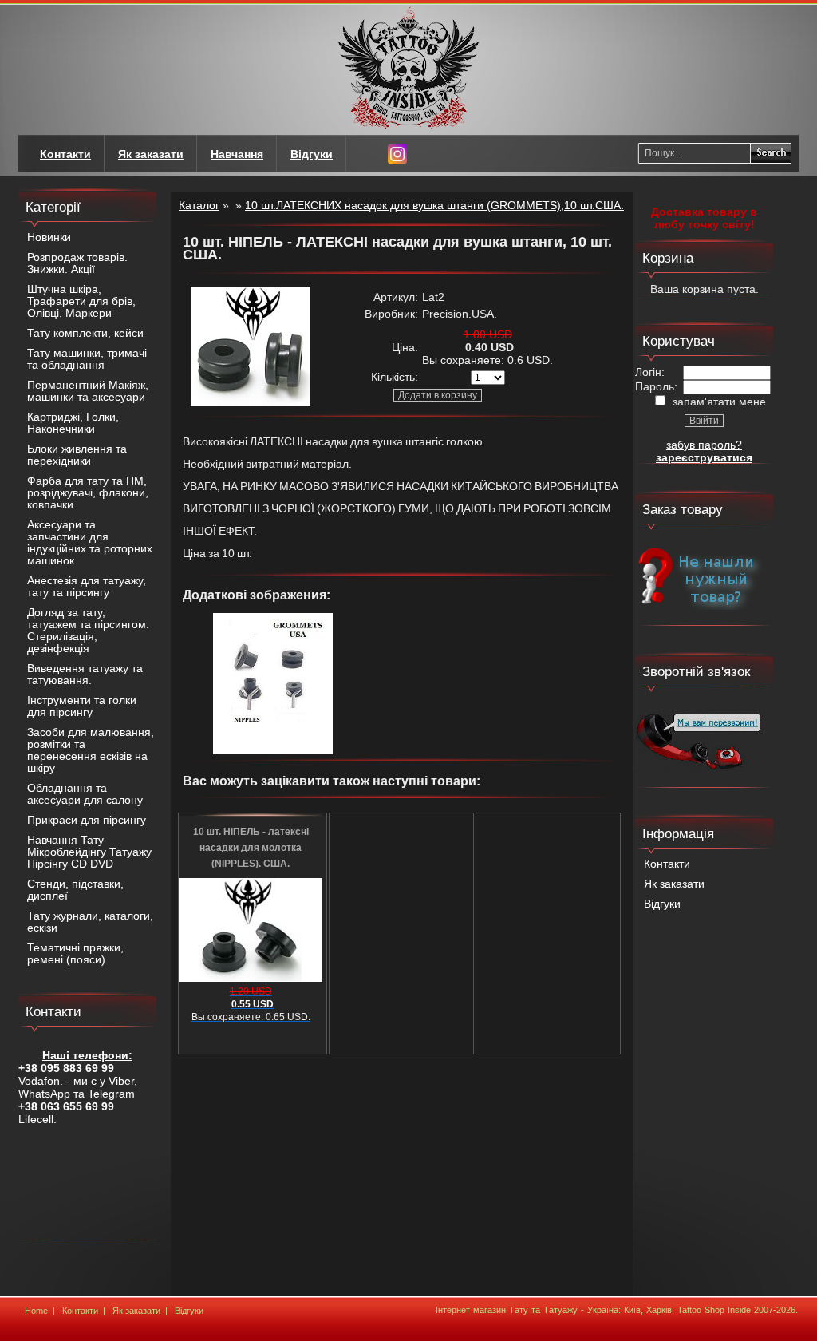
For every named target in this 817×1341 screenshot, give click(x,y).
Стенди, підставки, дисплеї (75, 890)
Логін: (650, 372)
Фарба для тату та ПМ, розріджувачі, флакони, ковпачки (87, 493)
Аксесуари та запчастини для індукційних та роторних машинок (89, 543)
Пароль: (656, 386)
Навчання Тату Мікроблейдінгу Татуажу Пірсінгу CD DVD (89, 852)
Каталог (199, 205)
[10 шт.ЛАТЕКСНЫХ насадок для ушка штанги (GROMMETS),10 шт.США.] (273, 750)
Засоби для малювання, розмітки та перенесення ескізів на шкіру (90, 750)
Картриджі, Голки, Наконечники (73, 423)
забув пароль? (704, 444)
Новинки (49, 237)
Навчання (237, 154)
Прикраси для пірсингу (86, 820)
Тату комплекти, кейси (85, 333)
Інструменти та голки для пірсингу (81, 706)
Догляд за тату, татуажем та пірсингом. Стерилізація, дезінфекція (88, 631)
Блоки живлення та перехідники (77, 455)
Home (36, 1310)
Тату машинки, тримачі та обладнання (87, 359)
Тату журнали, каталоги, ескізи (90, 922)
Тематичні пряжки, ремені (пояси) (75, 954)
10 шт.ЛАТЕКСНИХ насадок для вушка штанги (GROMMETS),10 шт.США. (434, 205)
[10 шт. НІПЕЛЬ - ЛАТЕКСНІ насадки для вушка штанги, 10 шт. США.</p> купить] (250, 402)
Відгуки (662, 904)
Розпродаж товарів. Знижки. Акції (77, 263)
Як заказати (674, 884)
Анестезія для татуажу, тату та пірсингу (86, 587)
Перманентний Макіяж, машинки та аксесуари (87, 391)
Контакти (667, 864)
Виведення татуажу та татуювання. (85, 674)
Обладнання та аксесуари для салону (85, 794)
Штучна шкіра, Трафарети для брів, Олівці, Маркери (81, 301)
